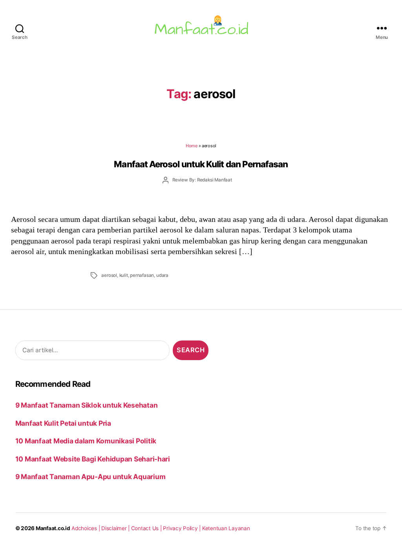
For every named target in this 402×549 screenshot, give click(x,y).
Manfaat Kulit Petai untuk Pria (63, 423)
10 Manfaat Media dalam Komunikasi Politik (85, 441)
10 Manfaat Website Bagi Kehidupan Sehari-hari (92, 459)
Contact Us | (147, 528)
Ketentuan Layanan (226, 528)
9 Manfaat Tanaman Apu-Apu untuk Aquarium (90, 476)
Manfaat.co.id (53, 528)
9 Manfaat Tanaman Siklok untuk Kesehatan (86, 405)
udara (162, 275)
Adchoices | (86, 528)
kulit (123, 275)
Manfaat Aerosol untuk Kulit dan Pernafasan (201, 164)
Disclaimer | (116, 528)
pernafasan (142, 275)
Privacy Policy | (182, 528)
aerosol (109, 275)
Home (191, 145)
